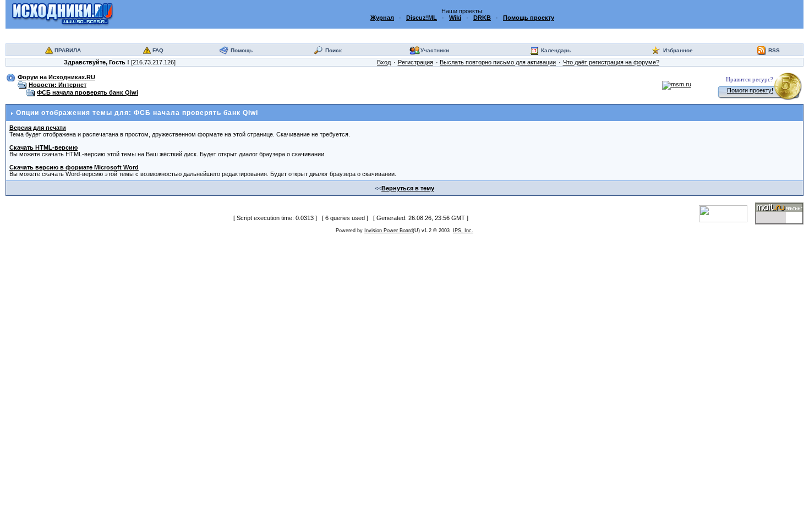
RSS (774, 50)
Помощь (242, 50)
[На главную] (62, 13)
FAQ (157, 50)
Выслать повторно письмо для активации (498, 62)
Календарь (556, 50)
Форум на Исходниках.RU (56, 77)
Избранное (678, 50)
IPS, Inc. (463, 230)
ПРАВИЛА (67, 50)
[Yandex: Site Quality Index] (727, 213)
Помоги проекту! (750, 90)
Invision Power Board (388, 230)
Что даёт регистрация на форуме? (611, 62)
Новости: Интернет (57, 84)
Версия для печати (37, 127)
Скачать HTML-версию (43, 147)
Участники (434, 50)
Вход (384, 62)
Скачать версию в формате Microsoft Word (74, 167)
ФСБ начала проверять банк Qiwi (87, 92)
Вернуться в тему (407, 188)
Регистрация (415, 62)
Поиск (333, 50)
